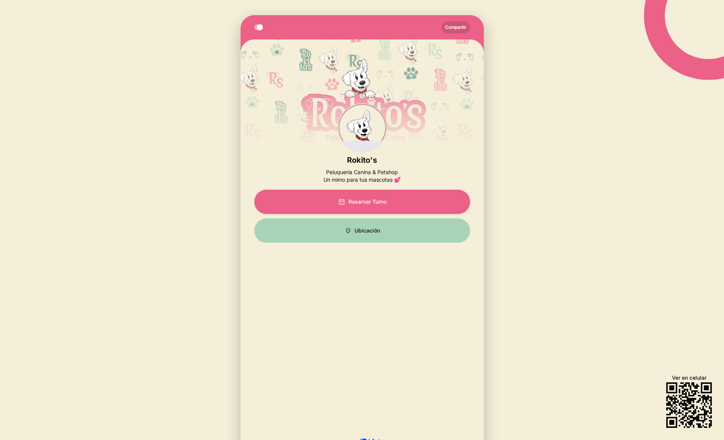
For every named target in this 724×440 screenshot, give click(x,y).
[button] (362, 230)
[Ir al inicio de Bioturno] (260, 27)
